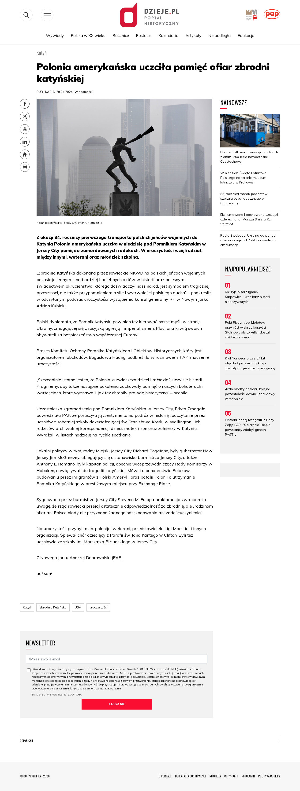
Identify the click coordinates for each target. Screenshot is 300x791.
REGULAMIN (248, 776)
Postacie (143, 35)
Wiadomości (83, 92)
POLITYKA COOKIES (269, 776)
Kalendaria (168, 35)
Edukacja (246, 35)
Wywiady (55, 35)
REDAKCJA (215, 776)
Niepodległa (219, 35)
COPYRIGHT (231, 776)
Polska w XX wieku (88, 35)
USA (78, 607)
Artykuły (193, 35)
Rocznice (120, 35)
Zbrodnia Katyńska (53, 607)
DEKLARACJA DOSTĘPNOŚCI (190, 776)
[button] (279, 741)
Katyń (27, 607)
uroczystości (98, 607)
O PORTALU (165, 776)
